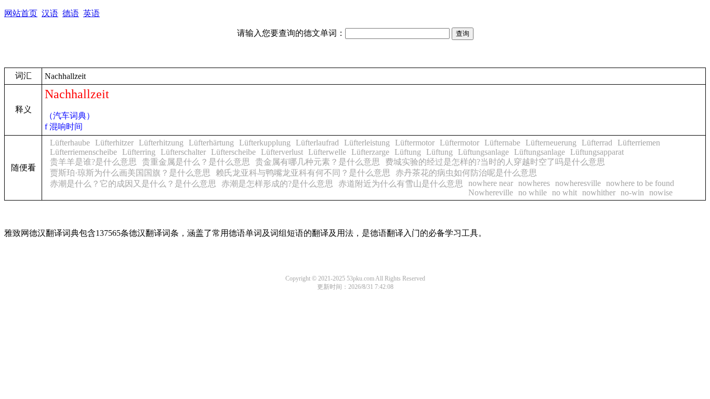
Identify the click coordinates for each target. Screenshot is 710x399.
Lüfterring (138, 152)
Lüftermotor (415, 142)
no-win (632, 192)
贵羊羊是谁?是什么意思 (93, 161)
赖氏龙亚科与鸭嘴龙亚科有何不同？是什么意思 (303, 172)
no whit (564, 192)
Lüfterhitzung (161, 142)
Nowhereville (490, 192)
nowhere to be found (640, 183)
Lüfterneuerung (550, 142)
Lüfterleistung (367, 142)
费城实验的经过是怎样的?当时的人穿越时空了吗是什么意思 (495, 161)
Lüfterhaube (70, 142)
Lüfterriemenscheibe (83, 152)
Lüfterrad (597, 142)
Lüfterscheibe (233, 152)
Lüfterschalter (183, 152)
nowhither (598, 192)
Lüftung (408, 152)
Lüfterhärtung (211, 142)
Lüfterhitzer (114, 142)
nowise (661, 192)
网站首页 (20, 13)
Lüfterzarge (370, 152)
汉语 (50, 13)
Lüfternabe (502, 142)
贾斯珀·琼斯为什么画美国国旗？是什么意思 (130, 172)
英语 (91, 13)
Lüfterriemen (638, 142)
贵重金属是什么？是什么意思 (196, 161)
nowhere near (490, 183)
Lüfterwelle (327, 152)
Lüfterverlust (282, 152)
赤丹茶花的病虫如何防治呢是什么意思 (466, 172)
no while (532, 192)
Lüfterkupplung (265, 142)
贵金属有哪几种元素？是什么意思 (317, 161)
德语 (70, 13)
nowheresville (578, 183)
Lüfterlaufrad (317, 142)
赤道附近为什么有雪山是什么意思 (400, 183)
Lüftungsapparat (597, 152)
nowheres (534, 183)
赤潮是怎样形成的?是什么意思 (277, 183)
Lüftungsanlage (483, 152)
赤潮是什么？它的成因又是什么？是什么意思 (133, 183)
